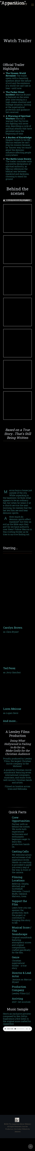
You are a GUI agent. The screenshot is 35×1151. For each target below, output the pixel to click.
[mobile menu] (32, 3)
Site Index (17, 1129)
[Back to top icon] (30, 1146)
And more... (10, 721)
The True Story (17, 3)
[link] (17, 200)
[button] (17, 59)
